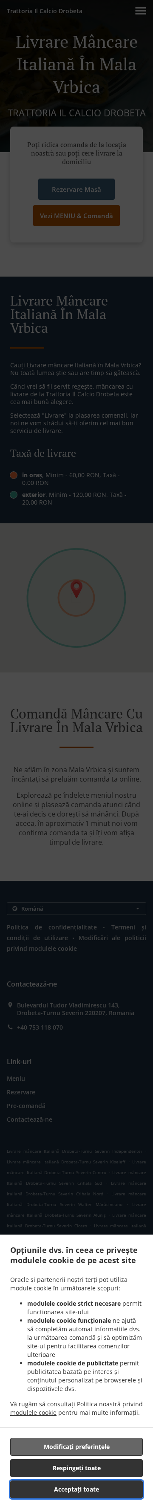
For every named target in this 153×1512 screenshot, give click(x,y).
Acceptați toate (76, 1489)
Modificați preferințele (77, 1447)
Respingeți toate (77, 1468)
